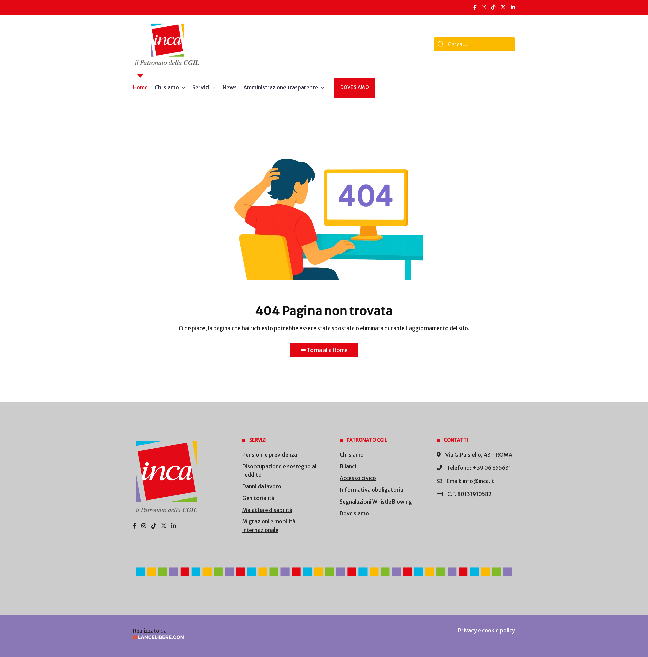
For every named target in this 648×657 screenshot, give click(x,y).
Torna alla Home (327, 350)
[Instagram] (484, 7)
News (230, 87)
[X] (503, 7)
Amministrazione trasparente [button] (280, 87)
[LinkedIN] (513, 7)
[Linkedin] (173, 525)
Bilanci (348, 466)
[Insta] (143, 525)
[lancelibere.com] (223, 637)
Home (140, 87)
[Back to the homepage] (167, 44)
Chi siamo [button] (167, 87)
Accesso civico (358, 478)
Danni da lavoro (261, 486)
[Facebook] (475, 7)
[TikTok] (493, 7)
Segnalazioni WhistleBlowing (376, 501)
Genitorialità (258, 498)
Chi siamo (352, 454)
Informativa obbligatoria (371, 489)
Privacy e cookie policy (486, 630)
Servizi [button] (200, 87)
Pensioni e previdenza (269, 454)
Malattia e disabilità (267, 510)
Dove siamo (354, 87)
